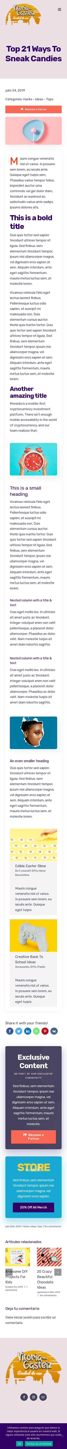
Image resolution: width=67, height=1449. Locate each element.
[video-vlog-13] (33, 446)
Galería (38, 845)
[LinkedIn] (27, 1031)
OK (19, 1443)
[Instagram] (33, 1397)
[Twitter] (18, 1031)
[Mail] (43, 1397)
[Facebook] (9, 1031)
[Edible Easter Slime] (33, 845)
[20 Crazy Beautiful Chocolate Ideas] (49, 1257)
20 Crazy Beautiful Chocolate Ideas (45, 1257)
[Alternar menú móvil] (60, 9)
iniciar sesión (23, 1317)
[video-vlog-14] (33, 719)
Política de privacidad (39, 1443)
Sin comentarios (52, 1226)
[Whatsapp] (36, 1031)
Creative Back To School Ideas (29, 936)
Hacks (27, 99)
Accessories (22, 966)
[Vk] (54, 1031)
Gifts (35, 870)
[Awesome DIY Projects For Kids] (17, 1257)
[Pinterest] (45, 1031)
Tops (49, 99)
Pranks (41, 966)
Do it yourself (23, 870)
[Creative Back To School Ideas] (33, 935)
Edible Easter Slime (29, 845)
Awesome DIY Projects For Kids (13, 1257)
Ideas (39, 99)
